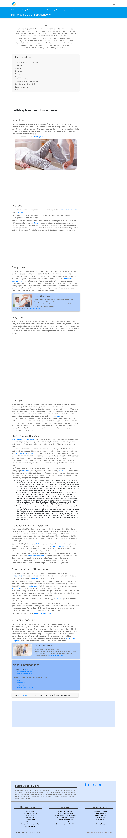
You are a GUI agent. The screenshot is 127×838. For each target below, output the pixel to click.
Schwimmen (33, 586)
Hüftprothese (20, 685)
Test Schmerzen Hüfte (56, 655)
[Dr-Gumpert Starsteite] (14, 4)
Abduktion (26, 471)
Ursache (18, 68)
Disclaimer (98, 832)
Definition (18, 65)
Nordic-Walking (17, 588)
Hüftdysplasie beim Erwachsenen (26, 62)
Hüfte (18, 680)
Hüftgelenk (36, 578)
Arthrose (39, 544)
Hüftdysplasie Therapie (24, 671)
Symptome (18, 71)
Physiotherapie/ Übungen (25, 79)
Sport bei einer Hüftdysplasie (25, 84)
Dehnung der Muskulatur (25, 453)
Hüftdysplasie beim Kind (68, 210)
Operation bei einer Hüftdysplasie (27, 81)
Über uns (90, 832)
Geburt (36, 223)
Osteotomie (55, 416)
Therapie (18, 77)
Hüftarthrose (20, 683)
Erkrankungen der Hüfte (42, 10)
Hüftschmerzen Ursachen (25, 687)
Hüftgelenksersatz (58, 546)
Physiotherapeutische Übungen (23, 439)
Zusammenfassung (21, 87)
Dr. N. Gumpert (23, 695)
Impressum (107, 832)
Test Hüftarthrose (34, 308)
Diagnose (18, 74)
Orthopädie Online (27, 10)
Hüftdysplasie (55, 10)
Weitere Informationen (22, 90)
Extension (61, 471)
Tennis (58, 599)
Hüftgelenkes (20, 212)
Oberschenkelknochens (36, 556)
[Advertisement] (46, 100)
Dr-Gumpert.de (15, 10)
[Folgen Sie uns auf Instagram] (99, 785)
